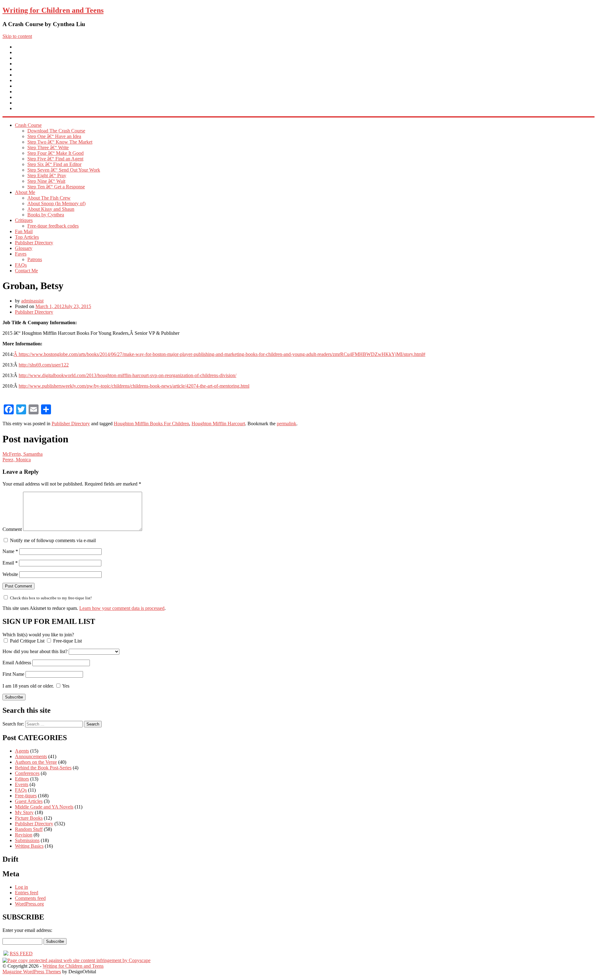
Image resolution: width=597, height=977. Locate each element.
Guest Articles (29, 801)
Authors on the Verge (36, 762)
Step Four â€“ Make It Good (55, 153)
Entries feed (26, 892)
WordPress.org (29, 903)
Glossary (23, 86)
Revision (23, 834)
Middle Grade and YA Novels (44, 806)
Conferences (27, 773)
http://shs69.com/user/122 (44, 364)
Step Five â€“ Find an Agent (55, 158)
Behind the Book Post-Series (43, 767)
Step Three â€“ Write (48, 147)
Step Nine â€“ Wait (46, 181)
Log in (21, 887)
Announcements (31, 756)
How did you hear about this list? (34, 651)
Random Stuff (29, 829)
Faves (20, 91)
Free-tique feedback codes (53, 225)
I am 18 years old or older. (28, 686)
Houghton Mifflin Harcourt (218, 423)
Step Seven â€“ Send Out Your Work (63, 170)
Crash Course (28, 52)
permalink (286, 423)
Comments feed (30, 898)
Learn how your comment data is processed (121, 608)
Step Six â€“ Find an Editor (54, 164)
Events (21, 784)
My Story (24, 812)
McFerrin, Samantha (22, 454)
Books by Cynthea (45, 214)
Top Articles (27, 74)
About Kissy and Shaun (50, 209)
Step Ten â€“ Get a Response (56, 186)
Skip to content (17, 36)
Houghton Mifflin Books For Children (151, 423)
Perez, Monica (16, 459)
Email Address (16, 662)
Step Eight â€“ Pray (46, 175)
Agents (22, 750)
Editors (22, 778)
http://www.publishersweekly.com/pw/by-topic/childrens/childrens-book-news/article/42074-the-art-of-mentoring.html (134, 386)
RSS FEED (21, 953)
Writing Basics (29, 846)
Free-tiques (26, 795)
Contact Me (26, 102)
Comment (12, 529)
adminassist (32, 300)
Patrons (34, 259)
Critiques (24, 63)
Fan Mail (24, 69)
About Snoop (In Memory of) (56, 203)
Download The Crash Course (56, 130)
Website (10, 574)
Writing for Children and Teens (53, 10)
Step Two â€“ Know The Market (59, 142)
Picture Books (29, 818)
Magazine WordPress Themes (31, 971)
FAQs (21, 97)
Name (10, 551)
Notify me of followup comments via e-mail (53, 540)
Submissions (27, 840)
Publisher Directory (34, 80)
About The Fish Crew (49, 197)
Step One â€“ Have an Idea (54, 136)
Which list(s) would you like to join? (38, 634)
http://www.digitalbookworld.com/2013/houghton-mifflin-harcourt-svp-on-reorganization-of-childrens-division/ (127, 375)
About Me (25, 58)
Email (10, 562)
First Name (13, 674)
